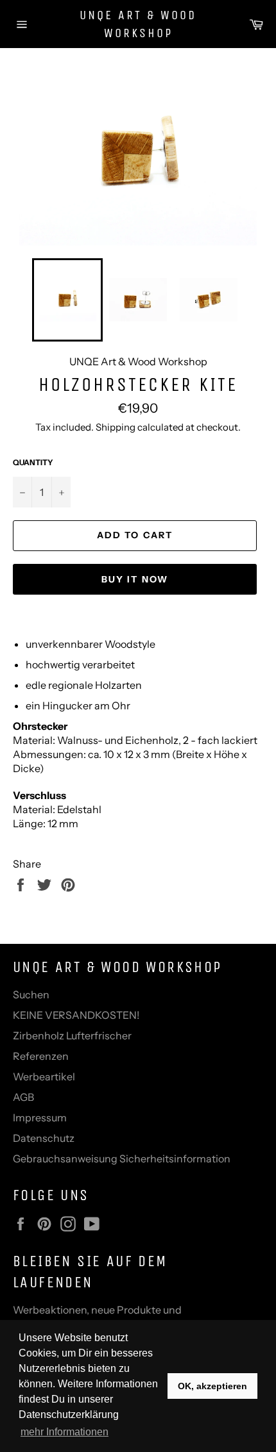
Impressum (40, 1117)
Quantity (33, 462)
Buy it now (134, 579)
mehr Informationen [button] (64, 1431)
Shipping (115, 427)
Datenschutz (43, 1138)
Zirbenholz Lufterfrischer (72, 1035)
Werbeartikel (44, 1076)
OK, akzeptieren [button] (212, 1386)
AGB (23, 1097)
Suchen (31, 994)
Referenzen (41, 1056)
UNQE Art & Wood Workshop (138, 24)
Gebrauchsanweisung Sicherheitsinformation (121, 1158)
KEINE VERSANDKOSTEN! (76, 1015)
